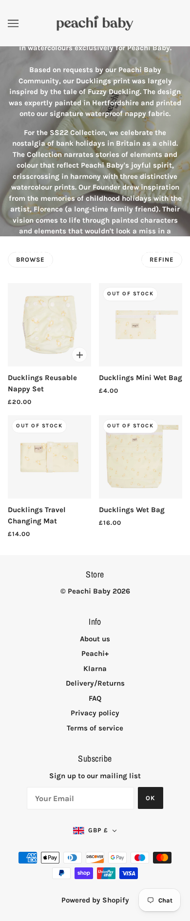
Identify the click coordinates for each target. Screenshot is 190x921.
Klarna (95, 668)
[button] (95, 830)
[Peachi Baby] (95, 22)
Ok (150, 798)
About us (95, 638)
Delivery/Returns (95, 683)
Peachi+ (95, 653)
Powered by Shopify (95, 900)
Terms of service (95, 728)
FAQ (95, 698)
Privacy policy (95, 713)
